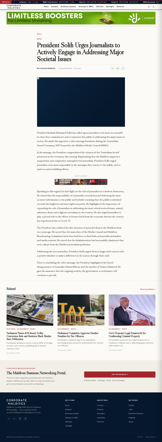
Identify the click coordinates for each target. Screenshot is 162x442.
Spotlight (110, 6)
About (131, 422)
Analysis (54, 6)
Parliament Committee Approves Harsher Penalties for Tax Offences (78, 334)
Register (132, 418)
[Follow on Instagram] (20, 418)
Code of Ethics (150, 437)
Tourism (100, 405)
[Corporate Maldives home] (14, 7)
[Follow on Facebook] (9, 418)
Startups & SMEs (86, 6)
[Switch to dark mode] (149, 7)
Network (120, 6)
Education (101, 413)
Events (131, 405)
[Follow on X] (14, 418)
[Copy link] (123, 68)
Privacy (140, 437)
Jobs (131, 409)
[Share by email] (117, 68)
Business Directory (136, 413)
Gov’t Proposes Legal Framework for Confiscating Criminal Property (127, 334)
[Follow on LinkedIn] (25, 418)
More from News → (147, 289)
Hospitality (101, 418)
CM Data (100, 6)
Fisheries (100, 422)
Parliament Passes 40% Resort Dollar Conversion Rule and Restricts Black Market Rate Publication (29, 336)
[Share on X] (112, 68)
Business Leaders (68, 6)
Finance (100, 409)
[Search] (153, 7)
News (46, 6)
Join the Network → (119, 374)
